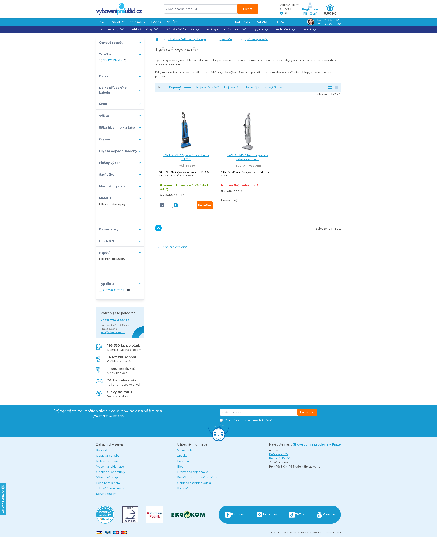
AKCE (102, 21)
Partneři (182, 488)
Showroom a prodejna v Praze (317, 444)
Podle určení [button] (283, 29)
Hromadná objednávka (193, 472)
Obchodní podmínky (110, 472)
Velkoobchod (186, 450)
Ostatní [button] (307, 29)
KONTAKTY (242, 21)
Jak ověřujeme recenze (112, 488)
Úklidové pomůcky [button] (141, 29)
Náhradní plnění (107, 461)
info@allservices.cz (113, 332)
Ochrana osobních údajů (194, 483)
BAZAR (156, 21)
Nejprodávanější (207, 87)
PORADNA (263, 21)
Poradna (183, 461)
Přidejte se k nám (108, 483)
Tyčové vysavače (256, 39)
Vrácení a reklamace (110, 466)
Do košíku (204, 205)
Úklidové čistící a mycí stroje (187, 39)
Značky (172, 21)
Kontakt (101, 450)
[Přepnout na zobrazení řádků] (336, 88)
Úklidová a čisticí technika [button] (179, 29)
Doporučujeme (180, 87)
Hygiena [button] (258, 29)
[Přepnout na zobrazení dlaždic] (330, 88)
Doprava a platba (107, 455)
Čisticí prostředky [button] (108, 29)
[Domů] (157, 39)
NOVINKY (118, 21)
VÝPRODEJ (138, 21)
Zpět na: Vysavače (175, 247)
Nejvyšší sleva (274, 87)
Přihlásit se (307, 412)
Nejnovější (252, 87)
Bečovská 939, (279, 456)
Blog (180, 466)
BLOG (280, 21)
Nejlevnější (231, 87)
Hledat (247, 9)
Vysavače (226, 39)
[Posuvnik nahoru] (158, 228)
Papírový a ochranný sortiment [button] (223, 29)
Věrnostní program (109, 477)
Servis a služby (106, 494)
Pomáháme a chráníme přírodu (198, 477)
